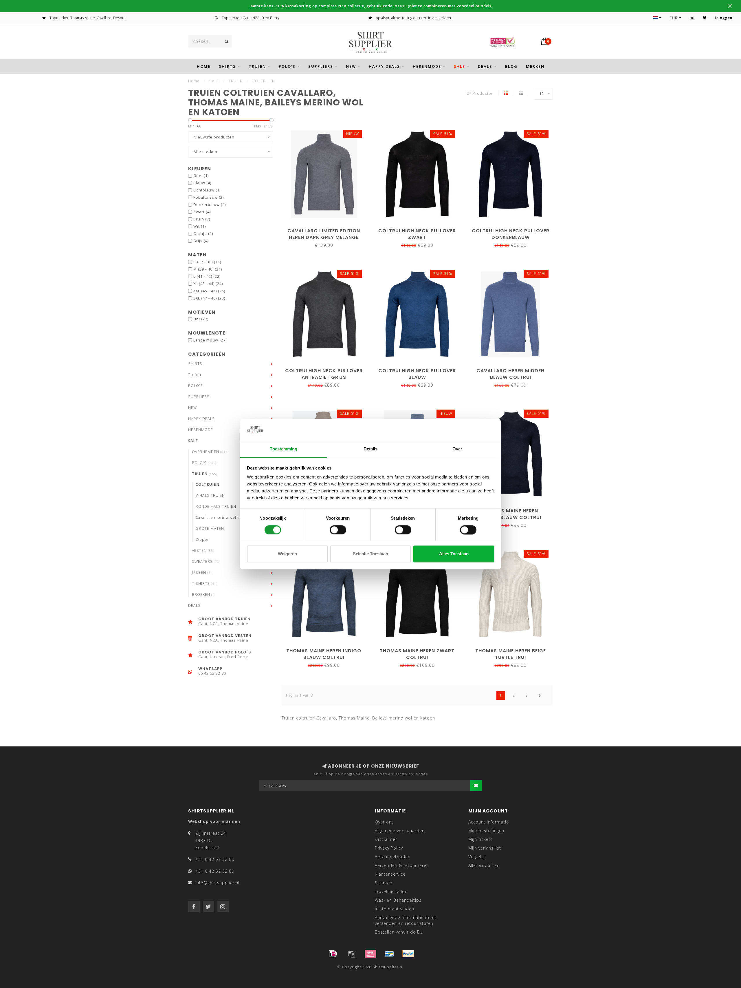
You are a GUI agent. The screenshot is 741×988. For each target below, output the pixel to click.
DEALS (485, 66)
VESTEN (203, 550)
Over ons (384, 822)
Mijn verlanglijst (484, 848)
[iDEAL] (333, 953)
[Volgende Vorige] (539, 695)
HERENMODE (427, 66)
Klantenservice (390, 874)
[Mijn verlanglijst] (705, 17)
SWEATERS (206, 561)
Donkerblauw (209, 204)
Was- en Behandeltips (398, 900)
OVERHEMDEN (210, 451)
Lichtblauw (207, 190)
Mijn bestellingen (486, 830)
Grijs (201, 240)
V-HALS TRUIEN (210, 495)
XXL (426, 210)
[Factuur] (351, 953)
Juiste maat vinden (394, 909)
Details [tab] (371, 449)
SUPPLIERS (320, 66)
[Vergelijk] (692, 17)
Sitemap (383, 882)
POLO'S (287, 66)
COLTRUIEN (207, 484)
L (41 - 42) (207, 276)
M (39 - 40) (207, 269)
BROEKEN (204, 594)
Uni (200, 319)
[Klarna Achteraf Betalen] (370, 953)
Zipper (202, 539)
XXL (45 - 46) (209, 290)
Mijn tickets (480, 839)
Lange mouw (210, 340)
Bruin (201, 219)
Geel (201, 175)
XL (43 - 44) (208, 283)
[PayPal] (408, 953)
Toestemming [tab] (283, 449)
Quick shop (326, 228)
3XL (334, 210)
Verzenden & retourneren (402, 865)
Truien (257, 66)
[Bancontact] (389, 953)
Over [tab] (457, 449)
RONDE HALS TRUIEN (216, 506)
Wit (199, 226)
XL (321, 210)
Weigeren (287, 553)
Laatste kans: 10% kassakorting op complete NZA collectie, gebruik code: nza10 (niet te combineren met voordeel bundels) (370, 5)
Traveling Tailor (391, 891)
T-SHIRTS (204, 583)
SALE (459, 66)
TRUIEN (205, 473)
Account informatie (488, 822)
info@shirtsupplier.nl (217, 882)
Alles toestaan (454, 553)
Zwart (202, 211)
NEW (351, 66)
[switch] (338, 529)
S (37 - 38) (207, 262)
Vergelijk (477, 856)
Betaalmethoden (392, 856)
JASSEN (202, 572)
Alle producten (484, 865)
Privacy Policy (389, 848)
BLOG (511, 66)
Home (203, 66)
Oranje (203, 233)
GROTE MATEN (210, 528)
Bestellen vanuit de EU (399, 932)
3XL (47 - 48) (209, 298)
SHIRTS (227, 66)
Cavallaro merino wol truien (223, 517)
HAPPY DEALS (384, 66)
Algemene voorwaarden (400, 830)
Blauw (202, 182)
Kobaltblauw (208, 197)
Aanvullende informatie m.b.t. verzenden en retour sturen (406, 920)
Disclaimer (386, 839)
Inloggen (723, 17)
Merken (535, 66)
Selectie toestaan (370, 553)
